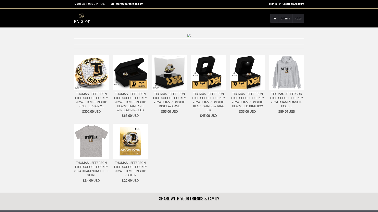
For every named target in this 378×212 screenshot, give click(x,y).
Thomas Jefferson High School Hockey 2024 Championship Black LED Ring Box (247, 100)
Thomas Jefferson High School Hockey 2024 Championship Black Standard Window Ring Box (130, 102)
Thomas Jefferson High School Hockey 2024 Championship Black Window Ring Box (208, 102)
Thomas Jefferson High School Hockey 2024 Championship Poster (130, 169)
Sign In (273, 3)
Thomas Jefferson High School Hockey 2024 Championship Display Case (169, 100)
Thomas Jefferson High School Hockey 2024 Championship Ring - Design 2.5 (91, 100)
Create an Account (293, 3)
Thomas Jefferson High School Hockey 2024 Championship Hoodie (286, 100)
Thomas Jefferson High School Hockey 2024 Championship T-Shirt (91, 169)
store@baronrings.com (129, 3)
